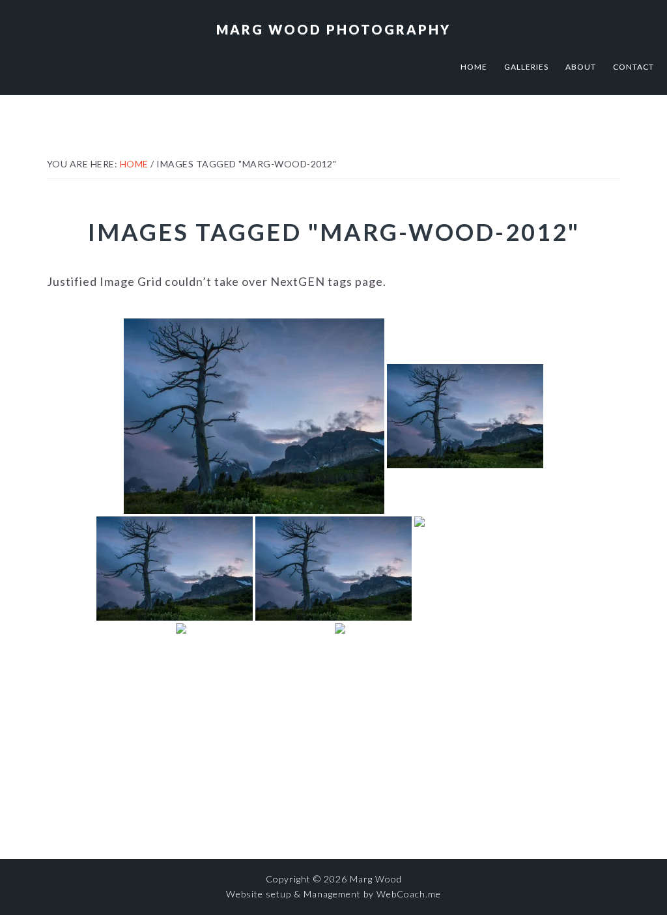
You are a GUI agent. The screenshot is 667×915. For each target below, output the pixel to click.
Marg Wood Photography (333, 29)
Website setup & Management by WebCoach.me (333, 893)
